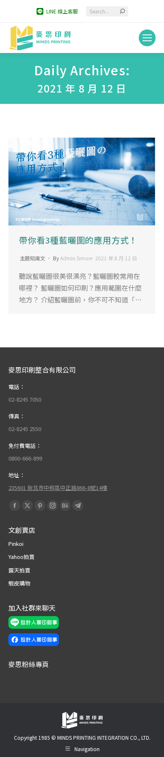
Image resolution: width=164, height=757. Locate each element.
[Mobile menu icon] (147, 37)
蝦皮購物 (19, 583)
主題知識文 (32, 258)
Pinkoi (16, 544)
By (72, 258)
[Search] (122, 11)
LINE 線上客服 (62, 11)
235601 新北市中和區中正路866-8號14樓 (57, 488)
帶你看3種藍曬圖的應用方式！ (78, 240)
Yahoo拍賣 (21, 557)
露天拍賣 (19, 570)
